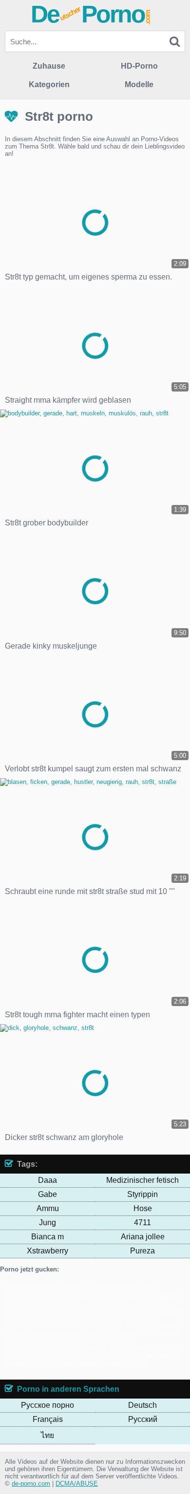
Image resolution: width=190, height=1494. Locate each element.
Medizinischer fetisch (142, 1180)
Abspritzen (79, 1311)
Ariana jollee (143, 1237)
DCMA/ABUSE (77, 1483)
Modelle (139, 84)
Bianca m (47, 1237)
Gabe (47, 1194)
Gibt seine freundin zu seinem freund (58, 1289)
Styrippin (142, 1194)
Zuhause (49, 66)
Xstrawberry (47, 1251)
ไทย (47, 1435)
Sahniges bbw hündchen (72, 1348)
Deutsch (142, 1405)
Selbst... (71, 1304)
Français (48, 1419)
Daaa (47, 1180)
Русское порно (47, 1405)
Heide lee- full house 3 (125, 1297)
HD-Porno (139, 66)
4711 (142, 1222)
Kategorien (49, 84)
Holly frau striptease (114, 1304)
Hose (142, 1208)
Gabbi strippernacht (64, 1297)
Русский (142, 1419)
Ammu (48, 1208)
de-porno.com (31, 1483)
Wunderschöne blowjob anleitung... (74, 1326)
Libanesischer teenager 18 (62, 1333)
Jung (47, 1222)
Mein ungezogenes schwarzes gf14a (95, 1362)
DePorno (91, 14)
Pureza (142, 1251)
